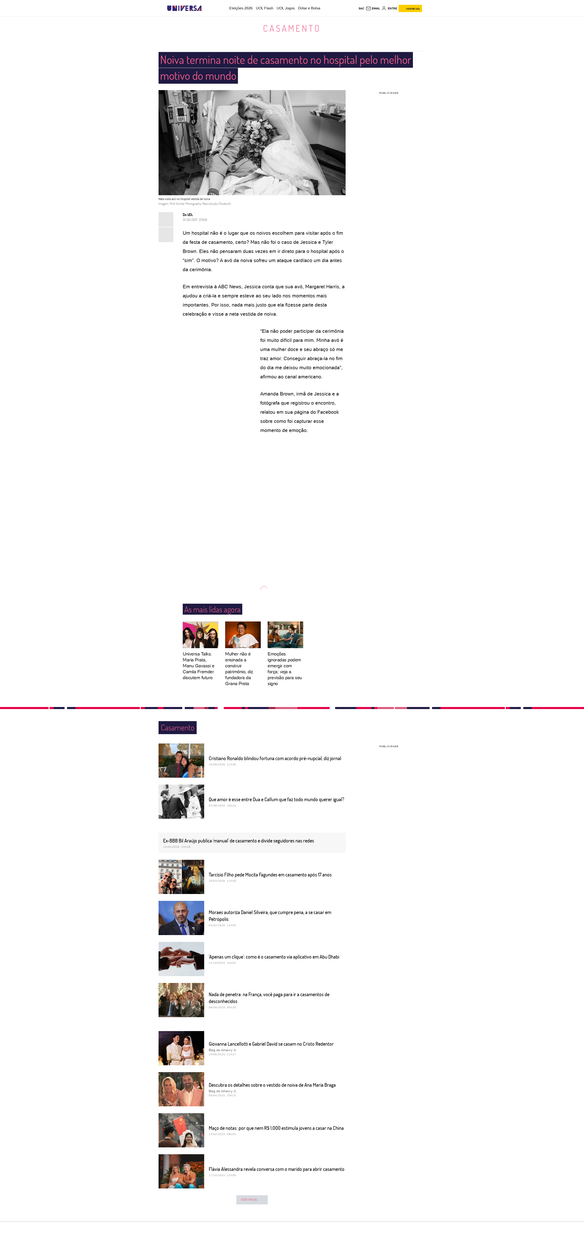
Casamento (292, 28)
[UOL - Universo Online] (205, 8)
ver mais (249, 1199)
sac (361, 8)
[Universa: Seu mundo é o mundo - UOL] (184, 8)
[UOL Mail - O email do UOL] (373, 8)
